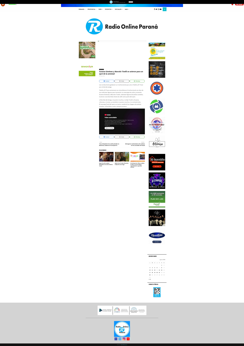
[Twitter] (157, 9)
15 (161, 270)
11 (152, 270)
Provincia (91, 9)
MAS (126, 9)
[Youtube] (161, 9)
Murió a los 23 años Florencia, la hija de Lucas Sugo (121, 163)
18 (152, 272)
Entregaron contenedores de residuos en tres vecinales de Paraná (135, 144)
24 (150, 275)
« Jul (150, 279)
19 (154, 272)
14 (159, 270)
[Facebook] (155, 9)
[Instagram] (159, 9)
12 (154, 270)
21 (159, 272)
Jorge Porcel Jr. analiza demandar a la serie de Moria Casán (106, 164)
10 (149, 270)
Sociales (118, 9)
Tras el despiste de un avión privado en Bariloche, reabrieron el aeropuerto (109, 144)
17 (149, 272)
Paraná (81, 9)
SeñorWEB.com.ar (124, 344)
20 (157, 272)
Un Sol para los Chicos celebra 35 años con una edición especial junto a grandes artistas (137, 165)
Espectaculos (101, 69)
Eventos (108, 9)
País (100, 9)
